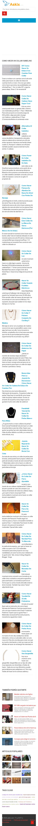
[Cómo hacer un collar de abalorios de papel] (11, 348)
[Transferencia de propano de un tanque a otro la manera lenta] (7, 765)
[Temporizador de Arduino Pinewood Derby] (7, 758)
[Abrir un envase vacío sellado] (26, 765)
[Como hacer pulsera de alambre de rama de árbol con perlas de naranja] (11, 190)
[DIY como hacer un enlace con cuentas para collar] (11, 70)
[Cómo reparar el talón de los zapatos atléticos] (26, 758)
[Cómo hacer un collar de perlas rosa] (11, 628)
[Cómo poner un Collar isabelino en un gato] (11, 160)
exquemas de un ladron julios (10, 804)
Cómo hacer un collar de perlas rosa (26, 626)
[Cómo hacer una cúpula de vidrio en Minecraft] (26, 773)
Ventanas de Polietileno (25, 802)
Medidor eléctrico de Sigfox (23, 694)
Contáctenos (7, 820)
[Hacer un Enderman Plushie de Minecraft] (7, 719)
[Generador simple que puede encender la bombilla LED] (26, 780)
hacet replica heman (29, 794)
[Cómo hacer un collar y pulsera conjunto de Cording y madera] (11, 315)
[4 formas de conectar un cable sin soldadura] (16, 780)
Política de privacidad (21, 820)
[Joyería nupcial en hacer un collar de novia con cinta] (11, 446)
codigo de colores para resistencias (12, 794)
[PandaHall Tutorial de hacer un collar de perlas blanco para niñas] (11, 413)
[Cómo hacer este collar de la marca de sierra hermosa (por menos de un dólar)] (11, 223)
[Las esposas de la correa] (16, 765)
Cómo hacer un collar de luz (26, 253)
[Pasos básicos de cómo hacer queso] (7, 730)
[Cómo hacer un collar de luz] (11, 255)
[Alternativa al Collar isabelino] (11, 131)
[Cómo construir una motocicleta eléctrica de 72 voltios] (16, 758)
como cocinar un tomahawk (10, 797)
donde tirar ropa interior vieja (27, 799)
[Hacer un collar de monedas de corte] (11, 568)
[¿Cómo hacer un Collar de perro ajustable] (11, 478)
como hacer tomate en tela (9, 802)
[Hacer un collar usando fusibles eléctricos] (11, 285)
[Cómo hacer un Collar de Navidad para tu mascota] (11, 538)
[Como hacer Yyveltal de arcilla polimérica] (11, 598)
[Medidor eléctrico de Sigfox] (7, 697)
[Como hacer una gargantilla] (11, 656)
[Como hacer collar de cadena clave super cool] (11, 101)
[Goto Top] (32, 822)
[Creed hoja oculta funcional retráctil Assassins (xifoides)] (16, 773)
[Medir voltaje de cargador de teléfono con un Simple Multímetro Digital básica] (7, 780)
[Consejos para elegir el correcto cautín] (7, 741)
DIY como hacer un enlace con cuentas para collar (27, 71)
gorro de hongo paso (25, 797)
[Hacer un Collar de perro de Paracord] (11, 508)
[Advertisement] (19, 37)
